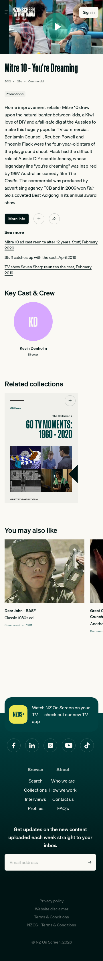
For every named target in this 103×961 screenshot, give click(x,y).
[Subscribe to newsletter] (90, 862)
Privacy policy (51, 901)
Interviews (35, 799)
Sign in (89, 12)
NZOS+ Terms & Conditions (51, 925)
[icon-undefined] (38, 218)
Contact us (63, 799)
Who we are (63, 781)
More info (16, 219)
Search (36, 781)
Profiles (35, 808)
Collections (35, 790)
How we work (63, 790)
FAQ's (63, 808)
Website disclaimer (51, 909)
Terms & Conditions (51, 917)
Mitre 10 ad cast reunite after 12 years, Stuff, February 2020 (51, 245)
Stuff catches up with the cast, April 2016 (40, 257)
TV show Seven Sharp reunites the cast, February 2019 (48, 270)
